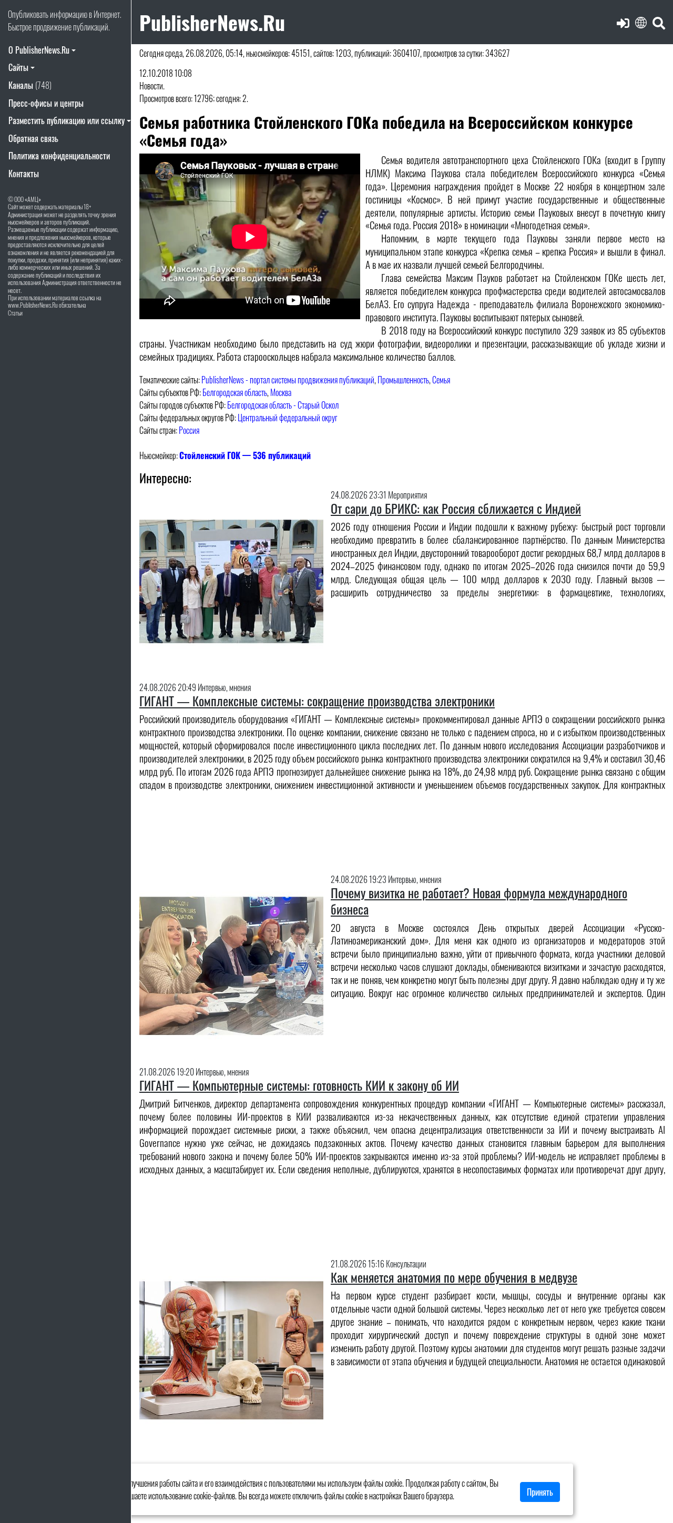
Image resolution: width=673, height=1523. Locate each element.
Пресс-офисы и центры (46, 103)
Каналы (30, 85)
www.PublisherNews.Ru (33, 304)
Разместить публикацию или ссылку (66, 120)
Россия (189, 430)
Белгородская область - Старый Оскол (283, 405)
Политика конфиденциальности (59, 155)
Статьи (15, 312)
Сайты (18, 67)
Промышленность (403, 379)
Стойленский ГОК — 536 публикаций (245, 455)
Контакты (23, 173)
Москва (280, 392)
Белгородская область (234, 392)
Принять (540, 1492)
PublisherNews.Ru (212, 22)
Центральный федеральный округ (288, 417)
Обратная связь (33, 138)
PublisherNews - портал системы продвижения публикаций (287, 379)
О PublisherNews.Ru (38, 50)
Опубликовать (28, 14)
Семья (441, 379)
